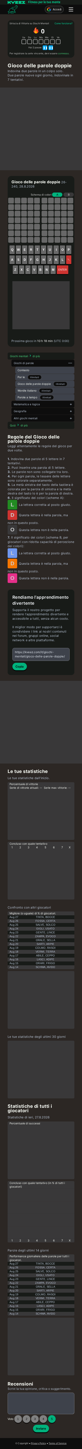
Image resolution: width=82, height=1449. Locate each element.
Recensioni (20, 1384)
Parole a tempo (27, 397)
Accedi (57, 9)
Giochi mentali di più (25, 356)
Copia (19, 666)
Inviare (41, 1428)
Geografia (20, 411)
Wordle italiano (27, 390)
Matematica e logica (27, 404)
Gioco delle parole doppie (34, 383)
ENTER (62, 269)
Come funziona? (63, 23)
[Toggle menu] (71, 9)
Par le (21, 377)
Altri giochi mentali (26, 418)
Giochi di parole (24, 363)
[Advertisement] (41, 129)
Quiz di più (19, 425)
